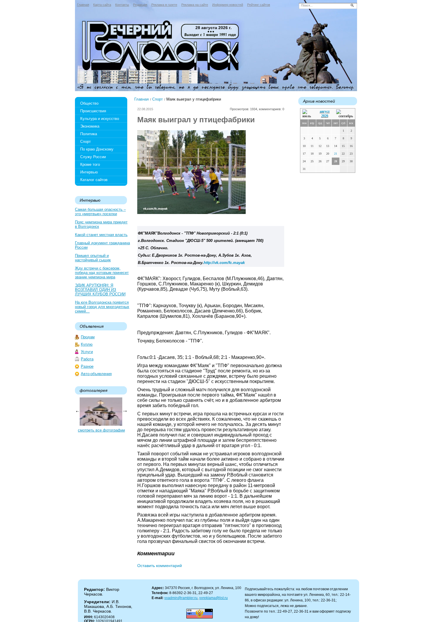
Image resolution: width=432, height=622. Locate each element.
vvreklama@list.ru (213, 598)
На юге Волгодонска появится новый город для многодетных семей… (102, 306)
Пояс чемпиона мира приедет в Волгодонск (101, 224)
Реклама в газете (164, 4)
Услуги (87, 352)
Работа (87, 359)
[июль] (307, 113)
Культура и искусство (99, 118)
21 (335, 153)
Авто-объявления (96, 374)
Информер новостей (227, 4)
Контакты (122, 4)
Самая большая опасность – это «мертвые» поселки (100, 211)
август (325, 111)
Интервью (89, 172)
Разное (87, 366)
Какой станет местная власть (101, 235)
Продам (88, 337)
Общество (89, 103)
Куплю (87, 344)
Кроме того (90, 164)
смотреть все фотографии (101, 430)
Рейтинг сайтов (258, 4)
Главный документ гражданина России (102, 245)
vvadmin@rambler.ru (180, 598)
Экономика (89, 126)
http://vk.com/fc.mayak (224, 262)
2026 (324, 116)
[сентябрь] (344, 113)
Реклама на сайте (194, 4)
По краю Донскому (96, 149)
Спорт (85, 141)
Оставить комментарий (159, 565)
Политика (88, 134)
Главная (83, 4)
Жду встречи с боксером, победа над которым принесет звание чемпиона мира (102, 272)
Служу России (93, 157)
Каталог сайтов (94, 180)
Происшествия (93, 111)
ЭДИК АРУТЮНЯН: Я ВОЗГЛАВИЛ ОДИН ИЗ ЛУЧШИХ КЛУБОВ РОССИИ (100, 289)
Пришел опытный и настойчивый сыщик (93, 257)
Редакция (140, 4)
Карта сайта (102, 4)
